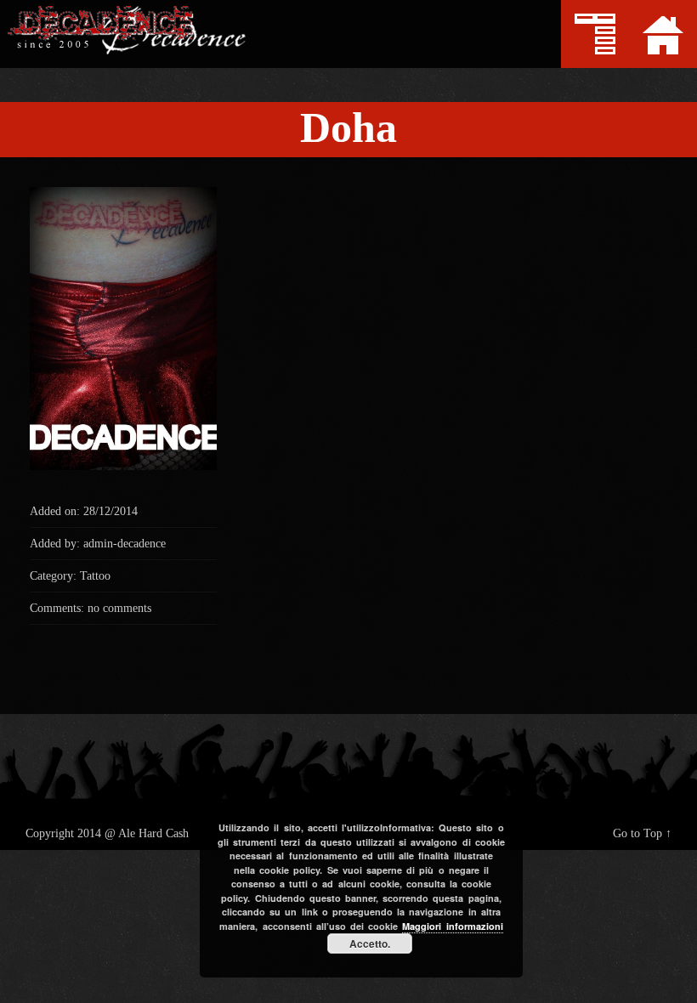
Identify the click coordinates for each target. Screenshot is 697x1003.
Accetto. (369, 943)
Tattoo (95, 576)
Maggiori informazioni (452, 926)
